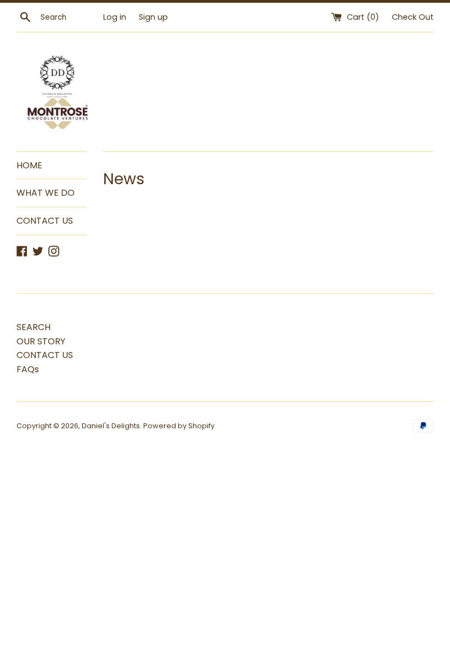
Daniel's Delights (111, 425)
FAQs (27, 369)
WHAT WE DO (45, 192)
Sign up (153, 17)
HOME (29, 165)
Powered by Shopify (179, 425)
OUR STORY (40, 341)
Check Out (413, 17)
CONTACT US (44, 220)
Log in (114, 17)
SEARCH (33, 327)
